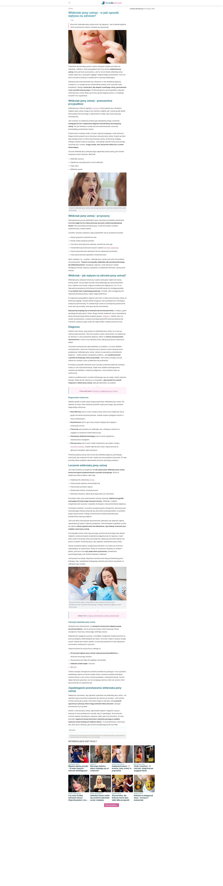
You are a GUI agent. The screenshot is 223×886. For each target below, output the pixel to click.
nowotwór (95, 108)
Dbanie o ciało (138, 793)
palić (75, 667)
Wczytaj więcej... (112, 805)
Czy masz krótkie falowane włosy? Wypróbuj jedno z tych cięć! (78, 797)
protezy (92, 480)
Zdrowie (70, 8)
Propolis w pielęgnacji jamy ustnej (104, 391)
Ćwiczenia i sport (73, 764)
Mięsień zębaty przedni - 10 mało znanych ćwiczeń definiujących (78, 768)
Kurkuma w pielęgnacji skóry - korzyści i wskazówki (143, 797)
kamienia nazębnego (111, 248)
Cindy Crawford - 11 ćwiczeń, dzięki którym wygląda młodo (143, 768)
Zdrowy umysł (116, 793)
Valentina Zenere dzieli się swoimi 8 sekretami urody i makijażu (99, 797)
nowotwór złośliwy (77, 447)
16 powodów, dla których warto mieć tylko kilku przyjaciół (120, 797)
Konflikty (93, 764)
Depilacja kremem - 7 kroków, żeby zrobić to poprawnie (121, 768)
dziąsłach (106, 316)
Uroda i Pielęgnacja (118, 764)
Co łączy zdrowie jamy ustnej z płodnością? (103, 616)
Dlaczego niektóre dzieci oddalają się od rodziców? (99, 768)
